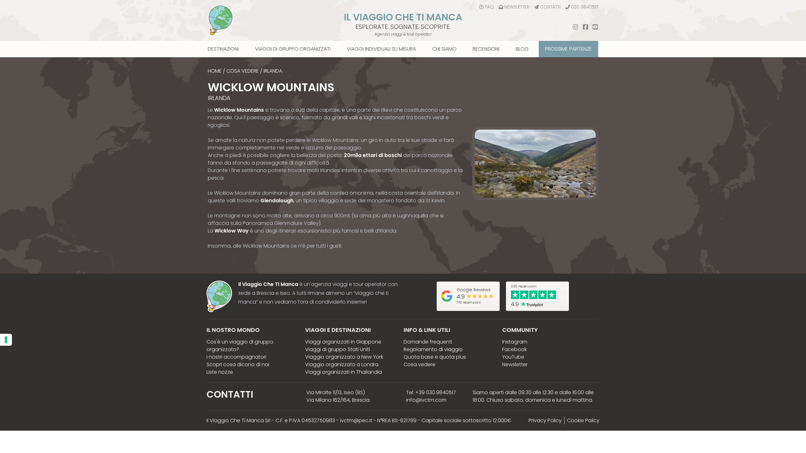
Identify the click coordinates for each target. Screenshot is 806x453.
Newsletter (516, 7)
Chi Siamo (444, 49)
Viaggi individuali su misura (381, 49)
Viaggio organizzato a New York (344, 357)
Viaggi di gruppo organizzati (293, 49)
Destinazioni (223, 49)
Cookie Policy (583, 420)
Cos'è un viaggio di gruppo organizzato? (240, 345)
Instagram (514, 341)
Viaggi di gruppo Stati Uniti (337, 349)
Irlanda (273, 71)
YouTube (513, 357)
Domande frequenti (428, 341)
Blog (522, 49)
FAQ (489, 7)
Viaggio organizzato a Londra (341, 364)
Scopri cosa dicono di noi (238, 364)
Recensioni (486, 49)
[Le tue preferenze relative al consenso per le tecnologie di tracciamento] (6, 340)
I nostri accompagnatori (236, 357)
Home (215, 71)
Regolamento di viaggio (433, 349)
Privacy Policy (545, 420)
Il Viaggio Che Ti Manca (403, 17)
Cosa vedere (242, 71)
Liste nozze (220, 372)
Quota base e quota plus (435, 357)
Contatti (550, 7)
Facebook (514, 349)
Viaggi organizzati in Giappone (343, 341)
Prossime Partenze (568, 49)
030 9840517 (584, 7)
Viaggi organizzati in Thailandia (343, 372)
